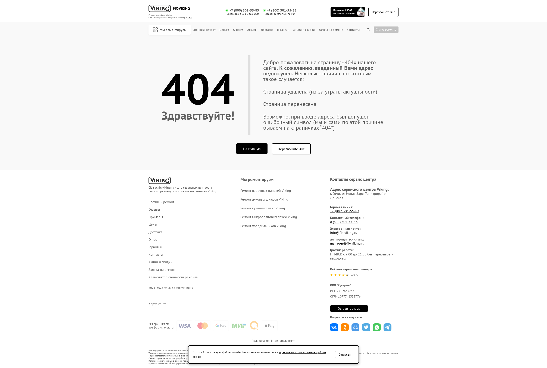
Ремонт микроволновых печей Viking (268, 217)
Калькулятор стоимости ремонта (173, 277)
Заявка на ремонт (331, 30)
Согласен (345, 354)
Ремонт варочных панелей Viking (265, 190)
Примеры (156, 217)
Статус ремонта (386, 29)
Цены (223, 30)
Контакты (353, 30)
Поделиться (334, 327)
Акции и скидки (304, 30)
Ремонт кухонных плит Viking (262, 208)
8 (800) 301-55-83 (344, 222)
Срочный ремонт (204, 30)
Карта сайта (157, 304)
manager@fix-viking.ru (347, 243)
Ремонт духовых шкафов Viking (264, 199)
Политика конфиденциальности (273, 341)
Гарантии (283, 30)
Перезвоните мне (291, 149)
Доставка (267, 30)
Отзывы (252, 30)
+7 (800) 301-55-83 (244, 10)
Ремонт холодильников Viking (263, 226)
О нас (237, 30)
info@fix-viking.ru (343, 232)
